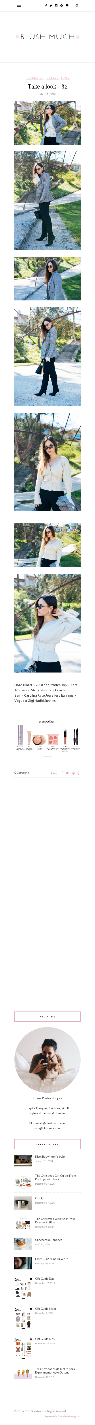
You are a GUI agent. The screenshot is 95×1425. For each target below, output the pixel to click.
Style (65, 77)
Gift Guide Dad (45, 1278)
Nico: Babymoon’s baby (50, 1156)
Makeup (52, 77)
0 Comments (21, 772)
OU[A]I (39, 1198)
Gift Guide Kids (45, 1339)
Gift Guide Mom (45, 1308)
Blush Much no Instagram (66, 1416)
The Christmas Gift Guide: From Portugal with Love (55, 1177)
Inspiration (35, 77)
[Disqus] (47, 832)
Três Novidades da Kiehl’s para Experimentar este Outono (55, 1370)
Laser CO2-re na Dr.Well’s (51, 1259)
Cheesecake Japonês (48, 1240)
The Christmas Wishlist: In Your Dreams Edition (55, 1220)
